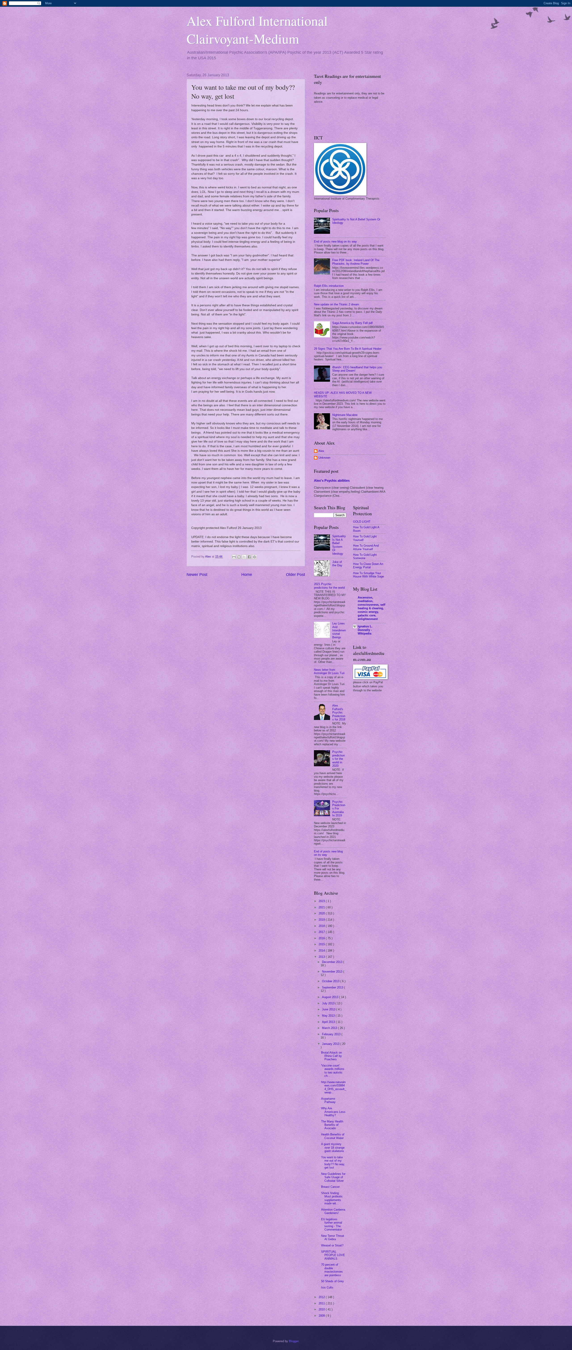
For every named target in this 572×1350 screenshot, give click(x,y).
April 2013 (329, 1022)
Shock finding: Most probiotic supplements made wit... (332, 1198)
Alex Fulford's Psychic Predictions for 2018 (338, 712)
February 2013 (331, 1034)
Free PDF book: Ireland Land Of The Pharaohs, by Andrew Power (355, 261)
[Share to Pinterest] (254, 557)
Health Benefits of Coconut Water (332, 1136)
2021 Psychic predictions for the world (329, 585)
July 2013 (328, 1003)
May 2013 (329, 1015)
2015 (322, 944)
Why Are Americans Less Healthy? (333, 1112)
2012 (322, 1297)
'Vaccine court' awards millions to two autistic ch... (332, 1070)
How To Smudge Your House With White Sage (368, 574)
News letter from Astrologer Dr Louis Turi (329, 671)
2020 (322, 913)
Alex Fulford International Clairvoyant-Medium (257, 29)
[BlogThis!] (239, 557)
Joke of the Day (337, 563)
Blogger (294, 1341)
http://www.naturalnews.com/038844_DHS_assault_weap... (333, 1087)
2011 (322, 1303)
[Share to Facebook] (249, 557)
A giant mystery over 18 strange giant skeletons (333, 1147)
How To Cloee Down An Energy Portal (368, 565)
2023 (322, 901)
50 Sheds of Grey (332, 1281)
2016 (322, 938)
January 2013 (331, 1044)
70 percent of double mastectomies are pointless (332, 1270)
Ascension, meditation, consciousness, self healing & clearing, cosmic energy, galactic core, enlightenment (371, 608)
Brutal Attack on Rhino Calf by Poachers (331, 1056)
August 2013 (330, 997)
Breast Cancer (330, 1186)
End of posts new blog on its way (335, 241)
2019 (322, 919)
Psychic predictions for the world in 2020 (338, 758)
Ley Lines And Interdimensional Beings (339, 630)
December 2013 (332, 962)
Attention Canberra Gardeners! (333, 1211)
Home (246, 574)
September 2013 (333, 987)
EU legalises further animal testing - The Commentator (331, 1224)
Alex (321, 451)
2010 (322, 1309)
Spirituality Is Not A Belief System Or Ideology (339, 544)
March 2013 (330, 1028)
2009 (322, 1315)
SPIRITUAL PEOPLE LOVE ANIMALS (333, 1255)
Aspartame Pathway (328, 1100)
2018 (322, 926)
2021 (322, 907)
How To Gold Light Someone (365, 556)
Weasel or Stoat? (332, 1245)
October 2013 (331, 981)
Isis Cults (327, 1287)
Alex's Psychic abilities (332, 480)
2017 (322, 932)
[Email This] (234, 557)
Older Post (295, 574)
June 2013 (329, 1009)
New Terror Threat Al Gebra (332, 1237)
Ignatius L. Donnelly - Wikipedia (365, 630)
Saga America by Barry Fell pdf (352, 323)
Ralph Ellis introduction (329, 285)
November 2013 (332, 971)
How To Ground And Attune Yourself (366, 547)
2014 (322, 950)
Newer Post (197, 574)
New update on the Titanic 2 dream (336, 304)
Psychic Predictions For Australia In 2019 (338, 808)
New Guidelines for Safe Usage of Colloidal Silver (333, 1177)
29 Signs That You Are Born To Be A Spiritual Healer (347, 348)
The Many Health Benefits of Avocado (332, 1125)
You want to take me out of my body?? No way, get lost (333, 1162)
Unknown (324, 457)
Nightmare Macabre (345, 415)
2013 (322, 956)
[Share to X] (244, 557)
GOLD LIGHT (361, 521)
